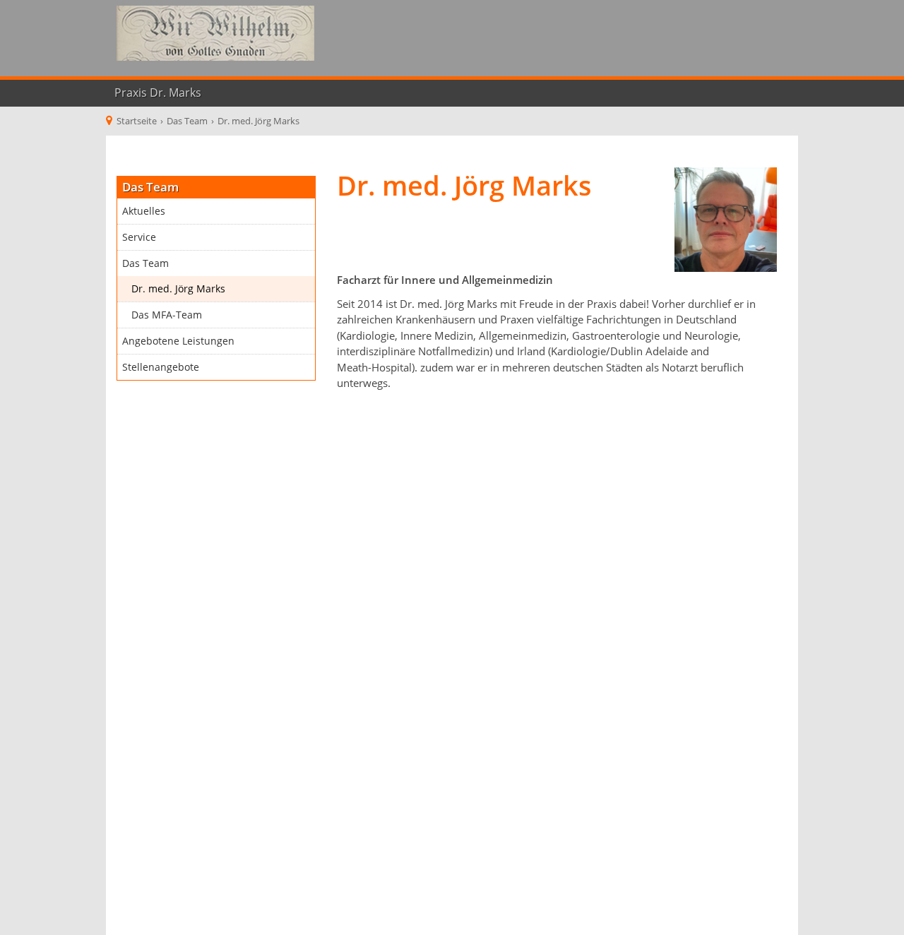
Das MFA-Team (166, 315)
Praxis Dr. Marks (157, 92)
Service (139, 237)
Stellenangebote (160, 367)
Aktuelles (143, 211)
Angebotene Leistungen (178, 341)
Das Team (145, 263)
